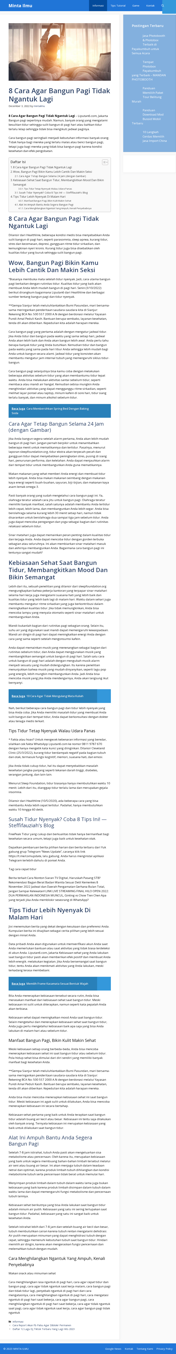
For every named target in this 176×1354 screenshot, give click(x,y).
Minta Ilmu (20, 5)
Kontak (150, 5)
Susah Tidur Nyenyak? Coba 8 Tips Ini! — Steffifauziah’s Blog (53, 192)
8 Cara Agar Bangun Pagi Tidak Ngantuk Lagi (42, 167)
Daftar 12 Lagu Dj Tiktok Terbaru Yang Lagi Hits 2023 (44, 1329)
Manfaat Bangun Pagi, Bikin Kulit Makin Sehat (47, 200)
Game (135, 5)
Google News (113, 1348)
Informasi (98, 5)
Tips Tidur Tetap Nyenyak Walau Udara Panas (48, 188)
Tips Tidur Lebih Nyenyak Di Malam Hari (39, 196)
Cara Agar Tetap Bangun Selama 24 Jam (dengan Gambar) (52, 176)
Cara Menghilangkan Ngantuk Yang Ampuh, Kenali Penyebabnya (57, 208)
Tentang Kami (144, 1348)
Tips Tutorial (118, 5)
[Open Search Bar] (162, 5)
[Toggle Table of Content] (103, 162)
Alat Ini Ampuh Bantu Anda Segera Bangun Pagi (46, 204)
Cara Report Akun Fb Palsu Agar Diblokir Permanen (42, 1325)
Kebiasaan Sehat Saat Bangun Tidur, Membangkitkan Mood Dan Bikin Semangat (58, 182)
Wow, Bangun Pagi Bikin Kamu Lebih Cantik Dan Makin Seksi (52, 172)
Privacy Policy (164, 1348)
